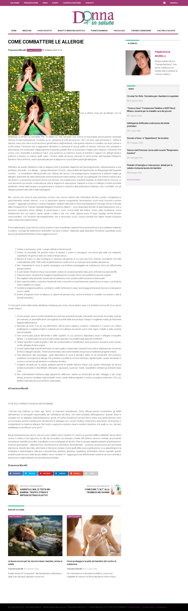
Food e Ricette (44, 31)
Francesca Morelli (17, 50)
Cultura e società (166, 31)
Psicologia (119, 31)
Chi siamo (14, 3)
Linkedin (62, 473)
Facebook (16, 473)
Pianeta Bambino (99, 31)
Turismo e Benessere (141, 31)
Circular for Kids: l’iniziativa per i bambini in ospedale (152, 96)
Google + (77, 473)
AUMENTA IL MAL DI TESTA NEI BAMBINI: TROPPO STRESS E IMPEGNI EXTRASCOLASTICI (35, 492)
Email (92, 473)
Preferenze (161, 607)
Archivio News (133, 180)
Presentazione (31, 3)
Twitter (32, 473)
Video (45, 3)
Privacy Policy (134, 607)
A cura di (132, 43)
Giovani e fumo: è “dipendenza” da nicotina (147, 138)
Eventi (55, 3)
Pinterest (47, 473)
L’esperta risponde (72, 3)
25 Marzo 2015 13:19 (53, 50)
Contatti (89, 3)
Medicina (26, 31)
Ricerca (174, 3)
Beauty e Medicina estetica (71, 31)
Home (13, 31)
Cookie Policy (148, 607)
